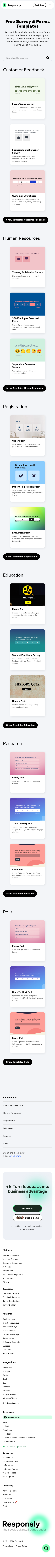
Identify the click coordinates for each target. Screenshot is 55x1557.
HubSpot (6, 1371)
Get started (27, 1208)
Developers (8, 1441)
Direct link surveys (11, 1322)
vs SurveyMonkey (10, 1461)
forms (47, 32)
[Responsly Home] (12, 5)
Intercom (6, 1390)
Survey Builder (9, 1304)
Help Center (8, 1426)
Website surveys (10, 1326)
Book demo (39, 5)
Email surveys (9, 1319)
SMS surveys (8, 1338)
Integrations (8, 1270)
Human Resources (12, 1113)
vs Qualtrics (8, 1457)
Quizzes (6, 1345)
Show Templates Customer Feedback (25, 219)
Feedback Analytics (11, 1297)
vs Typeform (8, 1465)
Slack (5, 1379)
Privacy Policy (21, 1546)
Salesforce (7, 1367)
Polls (5, 1143)
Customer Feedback (13, 1105)
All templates (10, 1097)
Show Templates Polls (17, 1062)
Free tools (7, 1433)
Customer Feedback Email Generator (19, 1437)
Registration (9, 1120)
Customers (7, 1498)
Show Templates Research (20, 893)
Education (8, 1128)
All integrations (9, 1403)
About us (7, 1494)
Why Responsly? (10, 1490)
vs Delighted (8, 1476)
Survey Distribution (11, 1301)
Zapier (5, 1382)
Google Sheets (9, 1394)
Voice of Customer (11, 1259)
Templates (7, 1430)
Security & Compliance (13, 1274)
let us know (15, 1155)
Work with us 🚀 (10, 1502)
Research (7, 1136)
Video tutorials (14, 1417)
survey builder (33, 44)
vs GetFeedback (10, 1472)
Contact (6, 1506)
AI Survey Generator (12, 1342)
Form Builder (8, 1353)
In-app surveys (9, 1330)
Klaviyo (6, 1375)
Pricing (6, 1282)
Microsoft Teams (10, 1398)
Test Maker (7, 1349)
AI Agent (6, 1266)
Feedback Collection (12, 1293)
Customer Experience (12, 1263)
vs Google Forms (10, 1468)
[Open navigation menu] (49, 5)
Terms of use (8, 1546)
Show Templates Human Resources (24, 388)
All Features (8, 1278)
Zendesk (6, 1386)
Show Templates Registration (21, 556)
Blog (5, 1422)
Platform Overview (11, 1255)
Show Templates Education (20, 725)
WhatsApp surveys (11, 1334)
